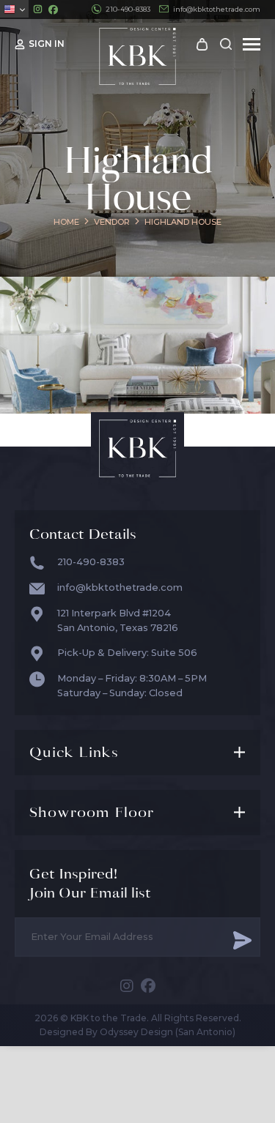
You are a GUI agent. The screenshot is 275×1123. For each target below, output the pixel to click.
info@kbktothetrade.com (216, 9)
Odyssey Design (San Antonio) (167, 1031)
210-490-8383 (128, 9)
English (14, 9)
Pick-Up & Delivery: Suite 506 (127, 652)
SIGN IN (47, 43)
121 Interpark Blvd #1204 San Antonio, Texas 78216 (117, 620)
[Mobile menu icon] (251, 44)
